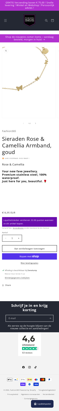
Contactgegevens (31, 399)
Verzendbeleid (48, 394)
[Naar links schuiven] (23, 123)
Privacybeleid (12, 394)
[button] (5, 20)
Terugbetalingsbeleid (47, 390)
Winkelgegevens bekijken (17, 277)
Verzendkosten (18, 228)
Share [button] (8, 285)
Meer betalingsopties (29, 263)
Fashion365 (14, 390)
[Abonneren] (50, 318)
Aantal (5, 232)
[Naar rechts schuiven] (36, 123)
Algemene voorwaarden (30, 394)
